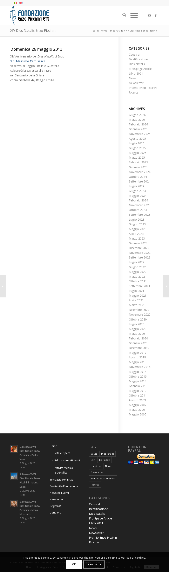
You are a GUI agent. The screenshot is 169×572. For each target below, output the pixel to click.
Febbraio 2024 (138, 200)
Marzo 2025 (137, 157)
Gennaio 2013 (138, 386)
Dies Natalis (137, 64)
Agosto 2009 (137, 400)
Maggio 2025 (137, 153)
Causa (94, 453)
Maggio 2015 (137, 362)
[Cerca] (122, 15)
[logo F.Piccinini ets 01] (29, 15)
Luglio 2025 (136, 143)
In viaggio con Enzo (61, 479)
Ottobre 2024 (138, 177)
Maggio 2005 (137, 414)
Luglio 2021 (136, 291)
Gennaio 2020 (138, 343)
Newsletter (136, 83)
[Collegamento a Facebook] (156, 15)
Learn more (94, 564)
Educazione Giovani (67, 460)
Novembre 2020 (139, 314)
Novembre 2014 (139, 367)
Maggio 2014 (137, 372)
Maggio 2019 (137, 352)
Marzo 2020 (137, 334)
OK (74, 564)
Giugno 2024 (137, 191)
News (132, 78)
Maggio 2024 (137, 196)
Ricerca (133, 92)
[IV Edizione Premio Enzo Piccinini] (166, 286)
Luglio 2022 (136, 262)
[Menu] (132, 15)
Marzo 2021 (137, 305)
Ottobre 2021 (138, 281)
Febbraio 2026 (138, 124)
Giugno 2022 (137, 267)
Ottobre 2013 (138, 376)
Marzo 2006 (137, 410)
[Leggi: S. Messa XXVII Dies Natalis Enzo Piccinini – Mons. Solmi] (14, 476)
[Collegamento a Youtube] (149, 15)
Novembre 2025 (139, 134)
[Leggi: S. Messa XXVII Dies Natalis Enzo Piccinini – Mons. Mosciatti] (14, 503)
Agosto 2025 (137, 138)
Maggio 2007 (137, 405)
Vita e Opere (62, 453)
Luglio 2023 (136, 219)
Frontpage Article (140, 69)
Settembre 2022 (139, 257)
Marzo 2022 (137, 276)
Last (93, 459)
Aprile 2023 (136, 234)
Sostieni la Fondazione (64, 486)
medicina (96, 466)
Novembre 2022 (139, 253)
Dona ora (55, 512)
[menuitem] (122, 15)
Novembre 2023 (139, 205)
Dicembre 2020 (139, 310)
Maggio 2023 (137, 229)
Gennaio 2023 (138, 243)
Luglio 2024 (136, 186)
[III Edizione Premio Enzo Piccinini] (3, 286)
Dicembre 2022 (139, 248)
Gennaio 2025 (138, 167)
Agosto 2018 (137, 357)
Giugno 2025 (137, 148)
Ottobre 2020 (138, 319)
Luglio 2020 (136, 324)
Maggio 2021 (137, 295)
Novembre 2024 (139, 172)
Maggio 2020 (137, 329)
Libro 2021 (136, 73)
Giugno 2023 (137, 224)
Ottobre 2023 (138, 210)
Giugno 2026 (137, 115)
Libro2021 (104, 459)
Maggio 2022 (137, 272)
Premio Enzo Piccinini (143, 88)
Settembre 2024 (139, 181)
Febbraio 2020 (138, 338)
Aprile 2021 (136, 300)
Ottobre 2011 (138, 395)
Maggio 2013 (137, 381)
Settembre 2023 (139, 214)
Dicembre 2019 (139, 348)
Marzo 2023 (137, 238)
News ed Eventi (59, 493)
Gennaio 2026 (138, 129)
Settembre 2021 (139, 286)
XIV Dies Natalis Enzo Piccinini (33, 30)
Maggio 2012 (137, 391)
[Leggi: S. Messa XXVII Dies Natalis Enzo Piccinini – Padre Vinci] (14, 449)
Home (53, 446)
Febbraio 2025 (138, 162)
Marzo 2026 (137, 120)
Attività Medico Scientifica (64, 470)
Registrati (55, 506)
